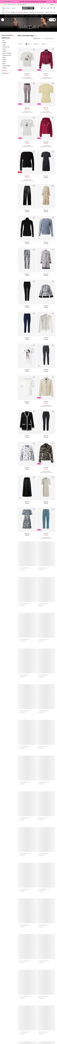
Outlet (5, 4)
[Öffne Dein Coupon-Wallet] (42, 8)
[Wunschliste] (51, 8)
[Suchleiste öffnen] (53, 12)
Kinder (13, 8)
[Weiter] (51, 12)
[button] (38, 38)
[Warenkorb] (54, 8)
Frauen (3, 8)
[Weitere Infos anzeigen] (27, 79)
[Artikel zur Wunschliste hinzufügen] (34, 49)
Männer (9, 8)
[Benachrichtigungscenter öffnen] (48, 8)
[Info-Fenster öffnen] (54, 2)
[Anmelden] (45, 8)
